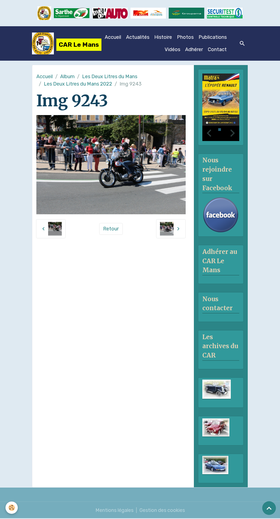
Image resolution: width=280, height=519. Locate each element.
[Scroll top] (269, 508)
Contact (217, 49)
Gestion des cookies (162, 510)
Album (67, 77)
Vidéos (172, 49)
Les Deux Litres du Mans (109, 77)
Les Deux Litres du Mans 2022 (78, 84)
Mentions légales (114, 510)
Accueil (113, 37)
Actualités (137, 37)
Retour (111, 229)
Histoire (163, 37)
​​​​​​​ (225, 13)
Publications (213, 37)
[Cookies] (11, 508)
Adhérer (194, 49)
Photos (185, 37)
